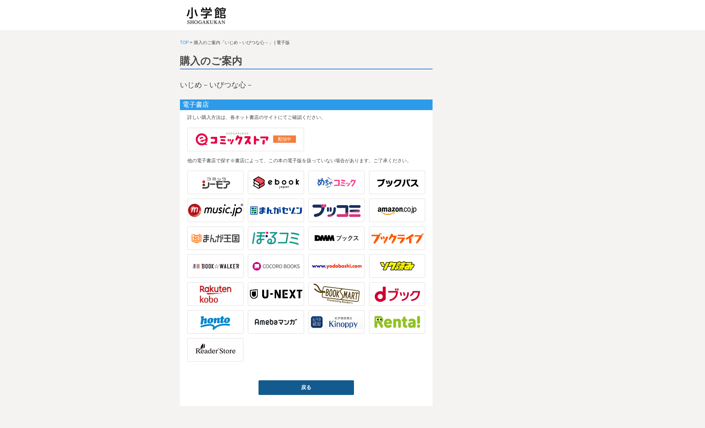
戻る (306, 387)
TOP (184, 42)
